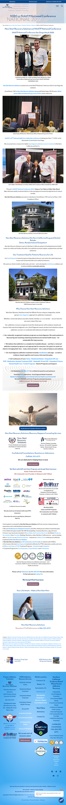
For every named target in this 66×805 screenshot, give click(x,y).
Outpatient (46, 546)
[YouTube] (53, 775)
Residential (36, 546)
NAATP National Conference (54, 645)
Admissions (25, 572)
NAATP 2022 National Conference (39, 645)
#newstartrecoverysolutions (11, 643)
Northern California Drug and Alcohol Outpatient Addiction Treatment (33, 640)
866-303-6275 (25, 371)
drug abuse (9, 537)
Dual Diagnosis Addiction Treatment (49, 643)
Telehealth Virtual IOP (40, 361)
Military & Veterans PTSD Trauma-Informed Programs (56, 709)
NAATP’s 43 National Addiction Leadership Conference (22, 138)
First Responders (23, 548)
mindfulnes (50, 264)
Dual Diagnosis (11, 258)
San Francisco (37, 533)
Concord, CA (40, 680)
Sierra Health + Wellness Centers (48, 786)
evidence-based (41, 537)
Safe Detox (56, 692)
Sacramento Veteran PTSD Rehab (23, 642)
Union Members (33, 548)
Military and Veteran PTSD (12, 546)
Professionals (45, 548)
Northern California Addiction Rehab (11, 647)
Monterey (57, 533)
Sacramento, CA (40, 688)
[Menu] (57, 6)
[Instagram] (57, 775)
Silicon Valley (28, 533)
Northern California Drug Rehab (27, 647)
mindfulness (43, 353)
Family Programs (29, 364)
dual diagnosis (33, 144)
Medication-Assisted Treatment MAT (19, 361)
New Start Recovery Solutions (11, 85)
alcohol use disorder (22, 537)
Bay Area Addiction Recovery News (30, 637)
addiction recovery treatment (46, 144)
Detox (28, 359)
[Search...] (62, 6)
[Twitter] (56, 771)
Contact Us (39, 574)
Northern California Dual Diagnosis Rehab (44, 647)
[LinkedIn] (60, 771)
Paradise (16, 535)
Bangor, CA (41, 684)
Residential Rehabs (16, 377)
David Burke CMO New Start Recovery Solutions (29, 643)
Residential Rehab (37, 359)
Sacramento (6, 535)
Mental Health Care (42, 377)
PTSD (11, 727)
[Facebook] (52, 771)
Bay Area (44, 533)
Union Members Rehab (25, 717)
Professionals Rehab (25, 713)
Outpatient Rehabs (29, 377)
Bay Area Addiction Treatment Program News (49, 637)
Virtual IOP (52, 377)
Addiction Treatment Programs (14, 637)
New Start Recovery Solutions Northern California (45, 638)
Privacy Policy (25, 800)
